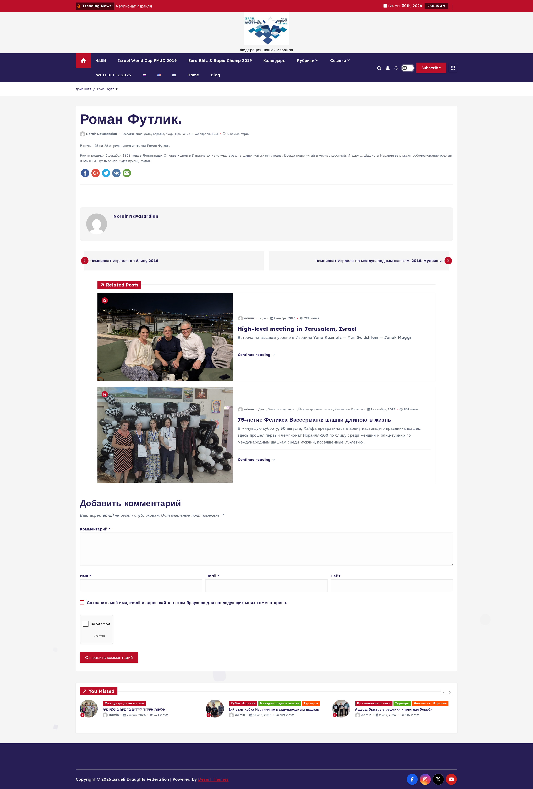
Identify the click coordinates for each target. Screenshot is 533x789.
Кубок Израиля (117, 703)
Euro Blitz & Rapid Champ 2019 (220, 60)
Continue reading (255, 354)
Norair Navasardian (101, 134)
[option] (140, 709)
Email (212, 575)
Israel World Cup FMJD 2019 (147, 60)
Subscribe (431, 67)
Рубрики (305, 60)
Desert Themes (213, 779)
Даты (147, 134)
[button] (444, 692)
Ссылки (338, 60)
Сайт (335, 575)
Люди (169, 134)
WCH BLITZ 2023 (113, 74)
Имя (85, 575)
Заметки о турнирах (282, 409)
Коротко (158, 134)
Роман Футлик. (108, 89)
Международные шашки (315, 409)
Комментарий (95, 528)
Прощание (182, 134)
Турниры (184, 703)
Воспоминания (132, 134)
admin (249, 318)
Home (193, 74)
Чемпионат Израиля (349, 409)
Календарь (274, 60)
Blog (215, 74)
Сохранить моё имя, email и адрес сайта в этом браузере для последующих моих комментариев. (187, 602)
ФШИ (101, 60)
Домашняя (83, 89)
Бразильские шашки (248, 703)
